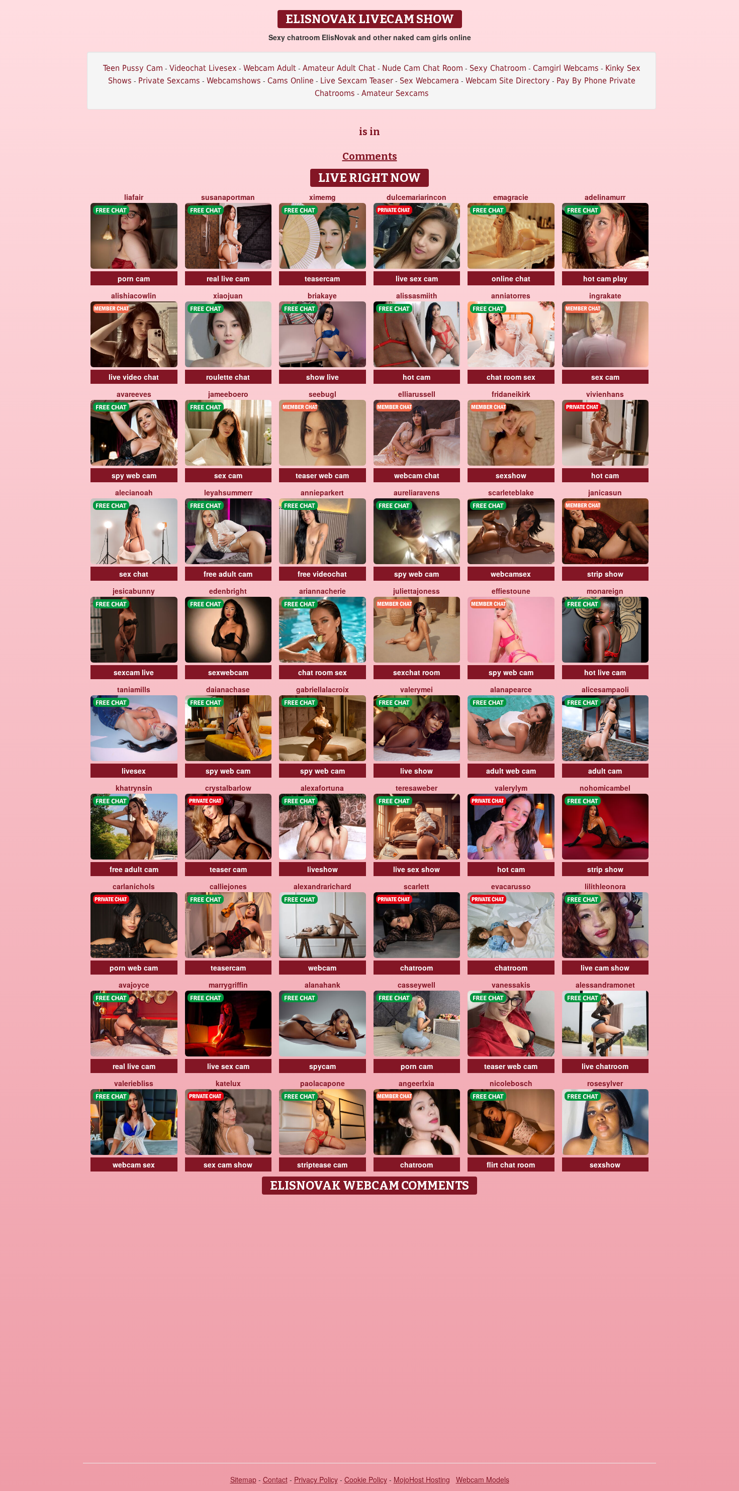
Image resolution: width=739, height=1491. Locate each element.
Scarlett (416, 886)
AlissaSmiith (416, 295)
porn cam (134, 278)
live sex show (416, 869)
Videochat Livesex (203, 68)
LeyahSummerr (228, 492)
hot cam (416, 377)
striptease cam (322, 1164)
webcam (322, 968)
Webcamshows (234, 80)
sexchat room (416, 672)
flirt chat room (511, 1164)
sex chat (133, 574)
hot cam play (605, 278)
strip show (605, 574)
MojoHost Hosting (422, 1479)
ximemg (322, 197)
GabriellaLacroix (322, 689)
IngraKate (605, 295)
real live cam (228, 278)
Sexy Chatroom (498, 68)
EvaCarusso (511, 886)
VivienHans (605, 394)
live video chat (134, 377)
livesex (134, 771)
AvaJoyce (134, 985)
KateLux (228, 1083)
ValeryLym (511, 788)
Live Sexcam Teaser (356, 80)
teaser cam (228, 869)
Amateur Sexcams (395, 93)
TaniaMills (133, 689)
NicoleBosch (511, 1083)
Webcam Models (482, 1479)
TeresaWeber (416, 788)
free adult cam (228, 574)
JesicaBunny (134, 591)
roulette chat (228, 377)
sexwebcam (228, 672)
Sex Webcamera (429, 80)
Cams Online (290, 80)
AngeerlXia (416, 1083)
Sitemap (243, 1479)
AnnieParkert (322, 492)
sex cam (605, 377)
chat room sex (511, 377)
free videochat (322, 574)
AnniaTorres (510, 295)
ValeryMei (416, 689)
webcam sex (134, 1164)
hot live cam (605, 672)
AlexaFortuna (322, 788)
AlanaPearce (511, 689)
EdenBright (228, 591)
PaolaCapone (322, 1083)
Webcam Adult (269, 68)
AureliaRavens (417, 492)
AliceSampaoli (605, 689)
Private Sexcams (169, 80)
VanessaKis (511, 985)
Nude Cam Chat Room (422, 68)
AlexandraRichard (322, 886)
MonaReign (605, 591)
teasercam (322, 278)
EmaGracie (510, 197)
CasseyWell (416, 985)
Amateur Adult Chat (339, 68)
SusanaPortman (228, 197)
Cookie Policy (365, 1479)
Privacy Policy (316, 1479)
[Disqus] (370, 1325)
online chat (511, 278)
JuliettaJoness (416, 591)
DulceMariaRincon (416, 197)
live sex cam (417, 278)
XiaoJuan (228, 295)
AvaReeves (134, 394)
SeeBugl (322, 394)
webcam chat (416, 475)
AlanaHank (322, 985)
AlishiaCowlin (133, 295)
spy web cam (134, 475)
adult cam (605, 771)
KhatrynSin (134, 788)
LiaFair (133, 197)
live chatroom (605, 1066)
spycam (322, 1066)
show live (322, 377)
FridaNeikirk (511, 394)
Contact (275, 1479)
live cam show (605, 968)
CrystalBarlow (228, 788)
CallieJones (228, 886)
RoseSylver (605, 1083)
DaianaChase (228, 689)
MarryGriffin (228, 985)
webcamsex (511, 574)
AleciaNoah (134, 492)
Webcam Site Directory (508, 80)
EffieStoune (511, 591)
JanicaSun (605, 492)
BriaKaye (322, 295)
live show (416, 771)
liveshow (322, 869)
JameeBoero (228, 394)
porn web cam (134, 968)
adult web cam (511, 771)
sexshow (511, 475)
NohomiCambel (605, 788)
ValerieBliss (133, 1083)
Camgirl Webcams (566, 68)
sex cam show (228, 1164)
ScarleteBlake (511, 492)
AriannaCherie (322, 591)
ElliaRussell (416, 394)
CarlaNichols (134, 886)
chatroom (416, 968)
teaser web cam (322, 475)
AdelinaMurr (605, 197)
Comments (369, 156)
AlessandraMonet (605, 985)
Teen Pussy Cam (133, 68)
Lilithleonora (605, 886)
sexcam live (134, 672)
